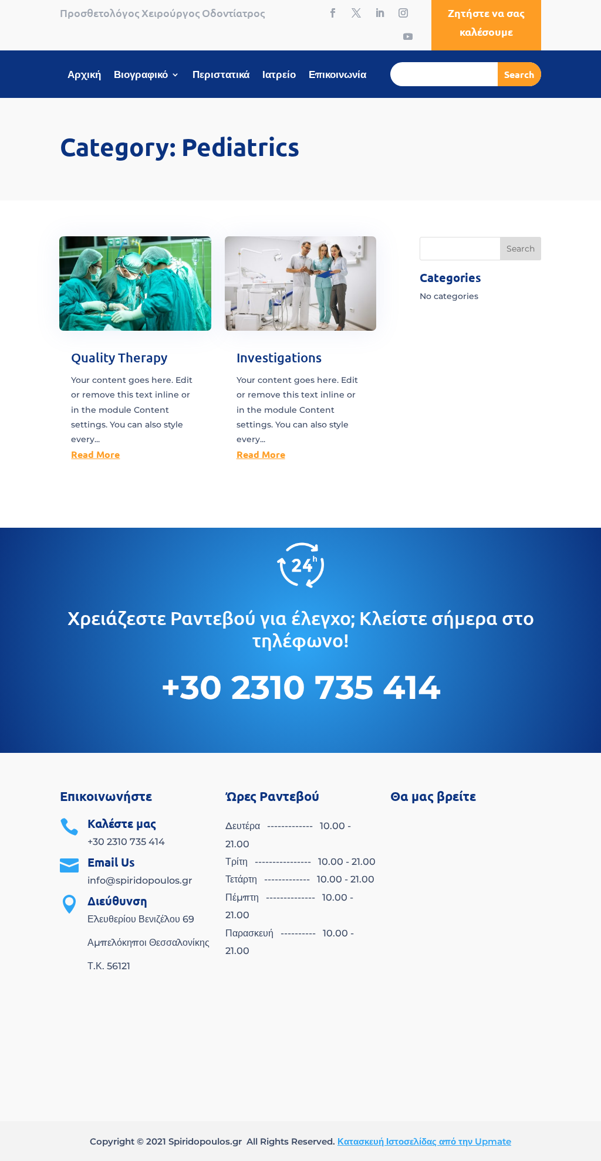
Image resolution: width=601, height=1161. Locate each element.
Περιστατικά (221, 75)
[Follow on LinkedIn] (379, 13)
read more (95, 454)
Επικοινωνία (337, 75)
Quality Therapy (119, 357)
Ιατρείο (279, 75)
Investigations (279, 357)
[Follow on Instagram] (403, 13)
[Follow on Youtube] (408, 36)
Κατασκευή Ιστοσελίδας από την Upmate (424, 1141)
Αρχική (84, 75)
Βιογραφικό (141, 75)
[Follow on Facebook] (332, 13)
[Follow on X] (356, 13)
